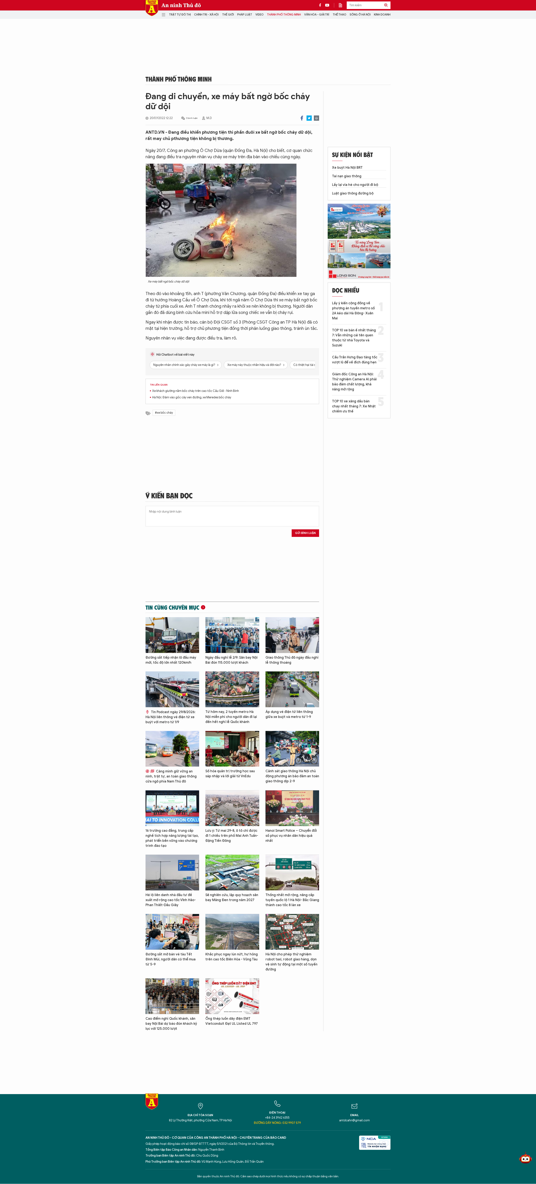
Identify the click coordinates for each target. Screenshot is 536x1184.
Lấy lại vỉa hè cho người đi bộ (355, 185)
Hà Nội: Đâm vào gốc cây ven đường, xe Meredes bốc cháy (191, 397)
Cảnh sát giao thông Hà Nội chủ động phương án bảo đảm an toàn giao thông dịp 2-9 (292, 776)
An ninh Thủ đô (181, 5)
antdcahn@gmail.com (354, 1120)
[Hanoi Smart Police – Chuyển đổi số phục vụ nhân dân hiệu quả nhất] (292, 808)
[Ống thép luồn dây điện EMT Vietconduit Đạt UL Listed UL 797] (232, 996)
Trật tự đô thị (180, 14)
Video (259, 14)
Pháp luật (244, 14)
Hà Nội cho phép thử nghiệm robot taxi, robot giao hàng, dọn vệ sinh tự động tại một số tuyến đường (291, 962)
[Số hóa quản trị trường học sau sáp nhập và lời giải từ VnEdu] (232, 749)
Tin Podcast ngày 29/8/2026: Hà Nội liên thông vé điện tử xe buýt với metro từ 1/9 (170, 717)
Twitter (309, 118)
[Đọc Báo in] (342, 5)
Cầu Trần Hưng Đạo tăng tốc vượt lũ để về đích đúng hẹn (354, 359)
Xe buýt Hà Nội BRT (347, 168)
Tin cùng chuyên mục (172, 607)
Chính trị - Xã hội (206, 14)
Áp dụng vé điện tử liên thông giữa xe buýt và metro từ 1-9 (289, 714)
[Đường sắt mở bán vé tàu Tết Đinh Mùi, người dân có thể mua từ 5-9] (172, 932)
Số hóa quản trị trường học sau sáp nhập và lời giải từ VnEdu (230, 773)
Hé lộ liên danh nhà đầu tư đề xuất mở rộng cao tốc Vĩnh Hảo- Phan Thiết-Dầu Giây (171, 900)
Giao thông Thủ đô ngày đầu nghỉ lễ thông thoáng (291, 660)
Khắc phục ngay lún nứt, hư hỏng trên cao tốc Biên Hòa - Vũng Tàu (231, 956)
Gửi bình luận (305, 533)
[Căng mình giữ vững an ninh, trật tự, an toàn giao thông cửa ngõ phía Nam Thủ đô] (172, 749)
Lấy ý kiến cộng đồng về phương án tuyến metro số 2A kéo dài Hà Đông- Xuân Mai (353, 310)
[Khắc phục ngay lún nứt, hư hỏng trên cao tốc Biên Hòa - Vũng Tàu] (232, 932)
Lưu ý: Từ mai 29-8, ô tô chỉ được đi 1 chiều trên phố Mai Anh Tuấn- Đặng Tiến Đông (231, 836)
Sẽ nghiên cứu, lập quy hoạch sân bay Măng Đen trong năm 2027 (231, 897)
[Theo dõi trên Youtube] (327, 5)
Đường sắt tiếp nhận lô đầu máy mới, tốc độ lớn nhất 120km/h (171, 660)
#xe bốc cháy (164, 413)
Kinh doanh (382, 14)
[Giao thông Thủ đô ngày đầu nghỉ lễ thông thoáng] (292, 635)
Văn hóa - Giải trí (316, 14)
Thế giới (228, 14)
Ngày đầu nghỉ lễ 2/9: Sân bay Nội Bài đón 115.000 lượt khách (231, 660)
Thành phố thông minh (284, 14)
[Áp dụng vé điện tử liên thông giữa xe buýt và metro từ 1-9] (292, 689)
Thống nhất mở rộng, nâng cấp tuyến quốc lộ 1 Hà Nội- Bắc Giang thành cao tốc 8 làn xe (292, 900)
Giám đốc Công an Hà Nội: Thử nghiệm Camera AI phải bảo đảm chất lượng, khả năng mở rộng (354, 381)
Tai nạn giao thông (346, 176)
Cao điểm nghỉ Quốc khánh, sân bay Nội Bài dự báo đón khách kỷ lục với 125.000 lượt (171, 1024)
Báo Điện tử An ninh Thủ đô (152, 8)
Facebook (301, 118)
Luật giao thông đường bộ (353, 193)
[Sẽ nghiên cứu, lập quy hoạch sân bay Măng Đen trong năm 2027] (232, 872)
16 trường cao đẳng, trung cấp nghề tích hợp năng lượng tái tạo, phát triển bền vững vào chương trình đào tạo (172, 838)
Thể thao (339, 14)
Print (316, 118)
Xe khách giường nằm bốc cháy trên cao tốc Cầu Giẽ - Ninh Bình (195, 391)
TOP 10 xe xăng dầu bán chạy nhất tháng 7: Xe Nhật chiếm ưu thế (354, 406)
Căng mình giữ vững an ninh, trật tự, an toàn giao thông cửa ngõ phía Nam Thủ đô (171, 776)
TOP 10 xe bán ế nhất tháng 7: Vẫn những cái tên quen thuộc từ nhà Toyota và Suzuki (354, 337)
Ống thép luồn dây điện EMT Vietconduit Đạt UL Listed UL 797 (231, 1021)
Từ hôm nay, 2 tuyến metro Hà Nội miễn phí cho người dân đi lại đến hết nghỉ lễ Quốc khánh (231, 717)
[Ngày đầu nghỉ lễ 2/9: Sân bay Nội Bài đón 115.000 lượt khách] (232, 635)
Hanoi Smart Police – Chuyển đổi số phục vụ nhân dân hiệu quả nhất (291, 836)
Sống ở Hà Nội (360, 14)
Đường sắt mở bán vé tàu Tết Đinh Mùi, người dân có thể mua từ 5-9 (171, 959)
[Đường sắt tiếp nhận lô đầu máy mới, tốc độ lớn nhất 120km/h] (172, 635)
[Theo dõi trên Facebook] (321, 5)
